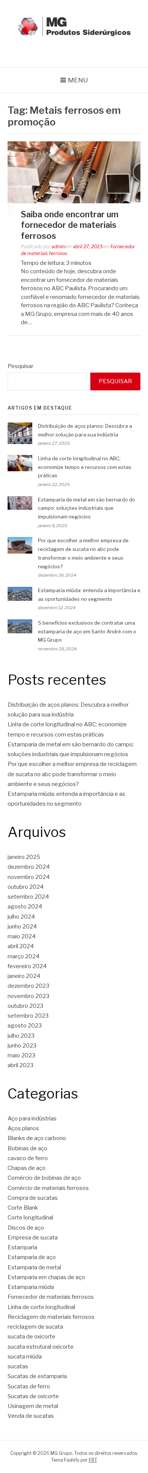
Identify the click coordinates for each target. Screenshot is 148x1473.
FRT (93, 1460)
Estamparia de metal (34, 1267)
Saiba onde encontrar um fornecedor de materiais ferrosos (69, 225)
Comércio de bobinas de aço (44, 1177)
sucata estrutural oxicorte (41, 1346)
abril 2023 (20, 1065)
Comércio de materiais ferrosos (48, 1188)
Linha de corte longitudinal (41, 1307)
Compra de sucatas (33, 1197)
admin (58, 246)
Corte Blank (23, 1207)
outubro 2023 (25, 1006)
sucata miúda (25, 1356)
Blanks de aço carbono (37, 1138)
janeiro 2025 (24, 857)
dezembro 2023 (28, 986)
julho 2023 (21, 1035)
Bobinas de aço (27, 1148)
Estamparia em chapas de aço (46, 1277)
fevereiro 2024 (27, 966)
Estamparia (22, 1247)
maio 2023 (21, 1055)
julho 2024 (21, 916)
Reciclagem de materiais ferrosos (51, 1317)
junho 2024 (22, 926)
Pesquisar (20, 366)
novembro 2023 (28, 996)
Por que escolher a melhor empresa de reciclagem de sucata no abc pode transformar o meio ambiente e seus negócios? (72, 774)
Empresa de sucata (33, 1237)
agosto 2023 (25, 1025)
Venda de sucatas (31, 1416)
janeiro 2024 (24, 976)
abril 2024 (21, 946)
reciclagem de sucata (35, 1326)
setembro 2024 (28, 896)
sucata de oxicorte (31, 1336)
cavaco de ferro (28, 1158)
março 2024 (23, 956)
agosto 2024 (25, 906)
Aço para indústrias (32, 1118)
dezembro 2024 (29, 866)
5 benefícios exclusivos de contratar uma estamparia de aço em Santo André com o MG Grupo (87, 631)
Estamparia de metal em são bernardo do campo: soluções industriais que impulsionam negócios (86, 508)
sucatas (18, 1366)
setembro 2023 (28, 1015)
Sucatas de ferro (29, 1386)
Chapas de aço (27, 1168)
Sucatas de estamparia (37, 1376)
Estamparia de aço (32, 1257)
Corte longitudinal (30, 1217)
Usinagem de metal (33, 1406)
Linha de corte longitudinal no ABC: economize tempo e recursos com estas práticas (84, 467)
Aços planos (23, 1128)
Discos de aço (26, 1227)
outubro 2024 (26, 886)
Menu (78, 80)
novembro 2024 (29, 877)
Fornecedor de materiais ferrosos (51, 1297)
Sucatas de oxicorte (33, 1396)
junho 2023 (22, 1045)
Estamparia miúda (31, 1287)
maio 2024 (22, 936)
